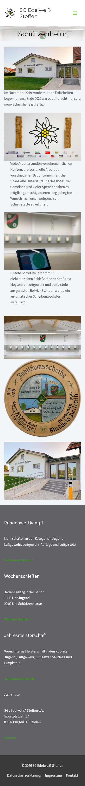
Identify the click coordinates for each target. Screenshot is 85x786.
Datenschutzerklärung (24, 775)
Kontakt (10, 738)
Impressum (53, 775)
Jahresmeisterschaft (19, 678)
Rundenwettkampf (18, 560)
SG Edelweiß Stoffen (35, 13)
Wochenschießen (17, 619)
